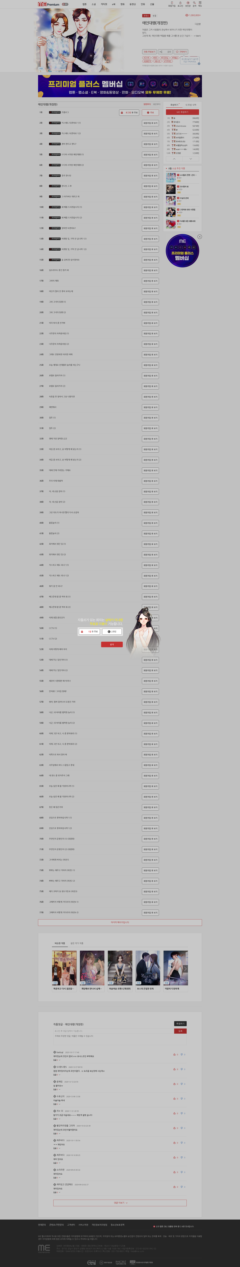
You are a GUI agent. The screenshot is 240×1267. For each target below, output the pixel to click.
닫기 (112, 644)
